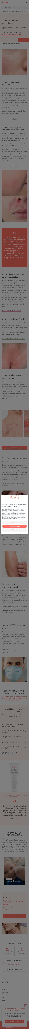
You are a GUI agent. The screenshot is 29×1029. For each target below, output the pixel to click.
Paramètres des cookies (14, 522)
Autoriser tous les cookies (14, 526)
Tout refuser (14, 529)
